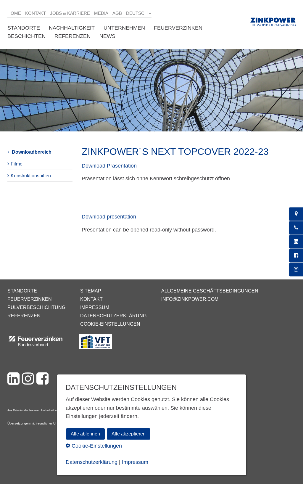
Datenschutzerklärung (113, 315)
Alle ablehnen (85, 433)
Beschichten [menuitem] (26, 36)
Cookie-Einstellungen (110, 324)
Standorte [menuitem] (23, 28)
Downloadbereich (31, 152)
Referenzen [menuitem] (72, 36)
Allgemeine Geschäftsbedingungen (209, 290)
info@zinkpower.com (189, 299)
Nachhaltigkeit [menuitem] (72, 28)
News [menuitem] (107, 36)
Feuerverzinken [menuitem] (178, 28)
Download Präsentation (109, 166)
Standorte (22, 290)
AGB (117, 13)
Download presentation (110, 217)
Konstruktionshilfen (31, 175)
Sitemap (90, 290)
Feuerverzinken (29, 299)
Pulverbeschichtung (36, 307)
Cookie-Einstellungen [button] (96, 446)
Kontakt (35, 13)
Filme (16, 163)
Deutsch (137, 13)
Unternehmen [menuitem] (124, 28)
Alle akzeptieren (129, 433)
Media (101, 13)
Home (14, 13)
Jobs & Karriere (70, 13)
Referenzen (24, 315)
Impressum (94, 307)
